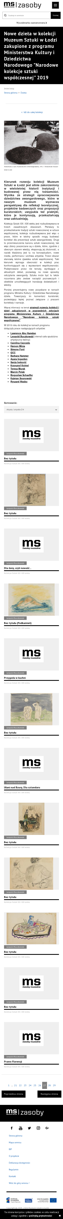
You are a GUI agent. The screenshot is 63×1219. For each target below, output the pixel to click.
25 (35, 1085)
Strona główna (11, 92)
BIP (10, 1149)
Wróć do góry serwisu (19, 1183)
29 (54, 1085)
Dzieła (23, 92)
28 (49, 1085)
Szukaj (55, 15)
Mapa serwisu (15, 1142)
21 (15, 1085)
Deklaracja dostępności (19, 1162)
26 (39, 1085)
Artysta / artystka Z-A (15, 409)
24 (30, 1085)
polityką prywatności (40, 1215)
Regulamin (13, 1169)
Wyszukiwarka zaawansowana (31, 22)
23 (25, 1085)
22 (20, 1085)
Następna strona (49, 1094)
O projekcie (14, 1156)
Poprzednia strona (13, 1094)
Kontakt (12, 1176)
